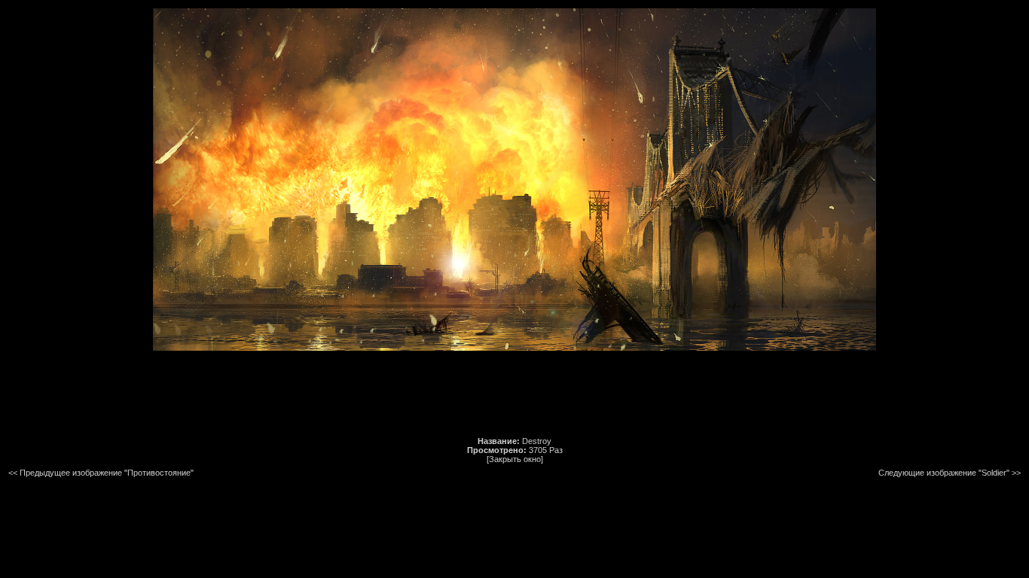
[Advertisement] (514, 393)
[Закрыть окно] (515, 459)
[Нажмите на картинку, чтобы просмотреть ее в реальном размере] (514, 347)
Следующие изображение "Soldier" (943, 472)
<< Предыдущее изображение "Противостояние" (101, 472)
